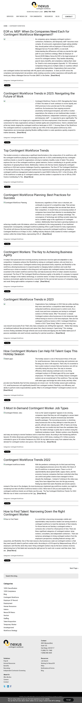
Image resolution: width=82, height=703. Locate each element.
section (6, 615)
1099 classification (10, 588)
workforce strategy (10, 631)
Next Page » (74, 568)
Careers (6, 679)
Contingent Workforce (16, 80)
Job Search (44, 661)
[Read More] (55, 75)
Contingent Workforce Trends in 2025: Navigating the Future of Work (39, 95)
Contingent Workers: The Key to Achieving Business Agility (38, 253)
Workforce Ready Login (35, 11)
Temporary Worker (10, 624)
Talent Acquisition (10, 621)
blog (5, 594)
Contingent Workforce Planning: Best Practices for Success (37, 196)
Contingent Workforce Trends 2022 (27, 460)
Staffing (6, 618)
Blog (42, 670)
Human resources (10, 606)
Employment (8, 603)
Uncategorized (9, 627)
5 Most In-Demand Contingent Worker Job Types (36, 408)
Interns (6, 609)
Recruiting (7, 668)
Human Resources (9, 663)
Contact (6, 682)
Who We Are (7, 677)
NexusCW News (9, 612)
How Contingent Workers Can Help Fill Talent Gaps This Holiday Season (40, 352)
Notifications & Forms (47, 668)
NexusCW (41, 5)
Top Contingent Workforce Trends (26, 150)
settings (57, 701)
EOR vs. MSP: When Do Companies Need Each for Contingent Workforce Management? (36, 33)
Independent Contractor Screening (14, 670)
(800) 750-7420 (49, 12)
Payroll (6, 661)
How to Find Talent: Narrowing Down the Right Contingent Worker (34, 513)
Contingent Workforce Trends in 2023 (29, 299)
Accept (68, 700)
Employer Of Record (11, 600)
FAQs (42, 666)
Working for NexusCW (48, 663)
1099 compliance (10, 591)
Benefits (6, 666)
